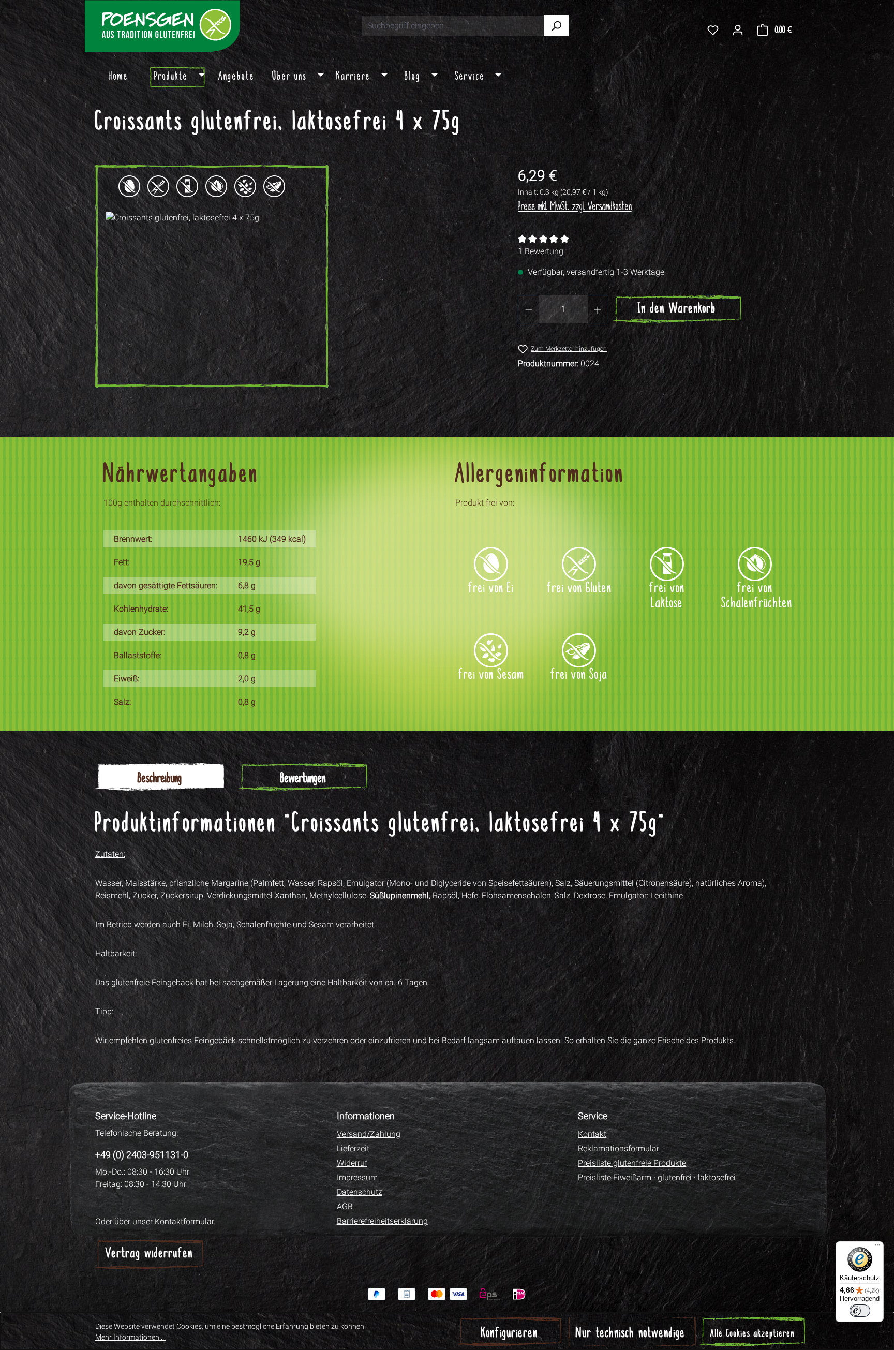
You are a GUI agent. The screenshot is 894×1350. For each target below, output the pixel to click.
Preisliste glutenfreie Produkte (632, 1163)
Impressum (357, 1177)
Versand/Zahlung (368, 1134)
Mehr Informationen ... (130, 1337)
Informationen (366, 1115)
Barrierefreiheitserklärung (382, 1221)
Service (592, 1115)
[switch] (860, 1310)
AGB (345, 1206)
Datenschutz (359, 1192)
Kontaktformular (184, 1221)
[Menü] (877, 1247)
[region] (296, 276)
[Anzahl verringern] (529, 309)
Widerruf (352, 1163)
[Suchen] (556, 25)
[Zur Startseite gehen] (162, 26)
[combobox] (453, 26)
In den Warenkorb (677, 309)
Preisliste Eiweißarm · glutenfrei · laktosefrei (657, 1177)
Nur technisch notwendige (631, 1334)
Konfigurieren (509, 1334)
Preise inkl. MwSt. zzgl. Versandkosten (575, 207)
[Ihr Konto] (737, 29)
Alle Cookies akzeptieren (752, 1334)
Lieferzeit (353, 1148)
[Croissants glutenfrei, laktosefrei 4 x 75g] (212, 276)
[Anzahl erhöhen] (598, 309)
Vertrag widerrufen (149, 1254)
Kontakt (592, 1134)
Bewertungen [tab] (302, 779)
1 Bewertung (540, 251)
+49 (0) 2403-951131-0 (141, 1154)
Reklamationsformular (618, 1148)
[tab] (159, 777)
